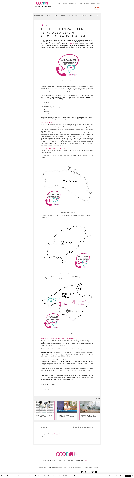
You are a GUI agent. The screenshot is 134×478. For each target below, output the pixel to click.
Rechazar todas (119, 475)
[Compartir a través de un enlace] (52, 389)
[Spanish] (95, 7)
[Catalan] (98, 7)
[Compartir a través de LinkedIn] (48, 389)
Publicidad (70, 15)
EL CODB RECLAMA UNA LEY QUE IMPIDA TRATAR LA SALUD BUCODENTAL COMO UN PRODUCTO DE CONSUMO (89, 416)
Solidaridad (84, 15)
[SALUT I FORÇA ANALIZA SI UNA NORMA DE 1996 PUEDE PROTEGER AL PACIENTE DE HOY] (44, 407)
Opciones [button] (111, 475)
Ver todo (98, 398)
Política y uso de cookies (70, 475)
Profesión (62, 15)
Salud (55, 15)
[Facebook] (89, 472)
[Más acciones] (92, 25)
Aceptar (127, 475)
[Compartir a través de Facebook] (42, 389)
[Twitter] (92, 472)
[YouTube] (95, 472)
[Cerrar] (132, 476)
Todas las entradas (38, 15)
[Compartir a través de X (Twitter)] (45, 389)
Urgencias (43, 384)
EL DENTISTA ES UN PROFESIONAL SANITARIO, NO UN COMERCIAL (66, 416)
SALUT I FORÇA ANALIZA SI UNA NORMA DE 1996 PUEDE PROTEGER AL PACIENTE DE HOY (44, 416)
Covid (76, 15)
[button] (86, 3)
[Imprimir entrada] (55, 389)
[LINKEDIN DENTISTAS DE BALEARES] (82, 472)
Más (91, 15)
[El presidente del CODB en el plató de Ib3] (67, 407)
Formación (48, 15)
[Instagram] (85, 472)
